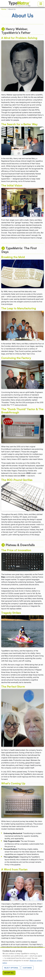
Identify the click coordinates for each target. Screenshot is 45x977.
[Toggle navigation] (41, 4)
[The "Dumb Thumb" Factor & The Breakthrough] (22, 429)
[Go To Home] (19, 4)
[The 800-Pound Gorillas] (22, 496)
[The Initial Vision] (22, 202)
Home (3, 9)
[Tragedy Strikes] (22, 631)
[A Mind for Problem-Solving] (22, 65)
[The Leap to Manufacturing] (22, 325)
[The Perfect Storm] (22, 718)
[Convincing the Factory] (22, 374)
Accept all (9, 973)
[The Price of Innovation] (22, 562)
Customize (27, 968)
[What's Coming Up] (22, 802)
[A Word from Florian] (22, 886)
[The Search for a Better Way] (22, 141)
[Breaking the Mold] (22, 274)
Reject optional (11, 968)
